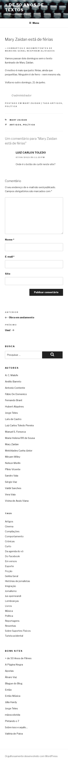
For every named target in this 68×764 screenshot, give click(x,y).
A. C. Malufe (11, 375)
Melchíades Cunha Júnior (18, 450)
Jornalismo (11, 591)
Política (11, 106)
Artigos (56, 103)
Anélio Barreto (13, 381)
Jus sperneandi (13, 596)
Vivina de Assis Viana (17, 500)
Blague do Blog (13, 683)
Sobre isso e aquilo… (16, 727)
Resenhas (10, 625)
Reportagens (12, 620)
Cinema (9, 526)
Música (9, 610)
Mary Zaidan (31, 103)
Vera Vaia (10, 494)
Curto (8, 546)
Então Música (12, 695)
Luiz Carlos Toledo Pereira (19, 425)
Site (7, 273)
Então (8, 689)
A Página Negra (14, 664)
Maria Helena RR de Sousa (20, 438)
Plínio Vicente (12, 469)
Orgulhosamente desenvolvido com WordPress (31, 756)
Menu (36, 23)
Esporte (9, 566)
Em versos (11, 561)
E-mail (9, 256)
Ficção (8, 571)
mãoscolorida (12, 714)
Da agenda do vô (14, 551)
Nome (9, 239)
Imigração (10, 586)
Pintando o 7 (12, 721)
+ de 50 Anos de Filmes (18, 658)
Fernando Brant (13, 400)
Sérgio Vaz (11, 481)
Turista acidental (14, 635)
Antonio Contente (15, 387)
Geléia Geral (11, 576)
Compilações (12, 531)
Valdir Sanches (13, 488)
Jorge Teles (11, 412)
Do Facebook (12, 556)
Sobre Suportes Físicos (18, 630)
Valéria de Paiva (14, 733)
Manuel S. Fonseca (15, 431)
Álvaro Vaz (11, 677)
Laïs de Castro (13, 419)
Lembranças (12, 601)
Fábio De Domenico (16, 394)
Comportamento (14, 536)
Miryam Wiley (12, 456)
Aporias (9, 670)
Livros (8, 606)
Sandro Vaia (11, 475)
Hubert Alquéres (14, 406)
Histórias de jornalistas (17, 581)
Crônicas (10, 541)
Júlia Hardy (11, 702)
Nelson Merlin (12, 463)
